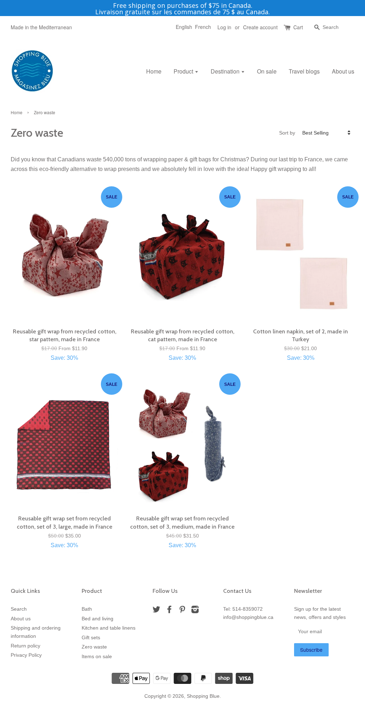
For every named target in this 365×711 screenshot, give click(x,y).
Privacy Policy (26, 655)
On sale (267, 71)
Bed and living (97, 618)
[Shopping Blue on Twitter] (156, 611)
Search (19, 609)
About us (343, 71)
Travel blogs (304, 71)
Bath (87, 609)
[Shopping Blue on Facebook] (169, 611)
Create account (260, 27)
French (203, 26)
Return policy (25, 646)
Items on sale (97, 656)
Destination (226, 71)
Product (184, 71)
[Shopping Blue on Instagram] (195, 611)
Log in (224, 27)
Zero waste (94, 647)
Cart (298, 27)
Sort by (287, 133)
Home (153, 71)
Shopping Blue (203, 696)
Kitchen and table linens (108, 628)
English (184, 26)
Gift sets (91, 637)
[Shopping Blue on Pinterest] (182, 611)
